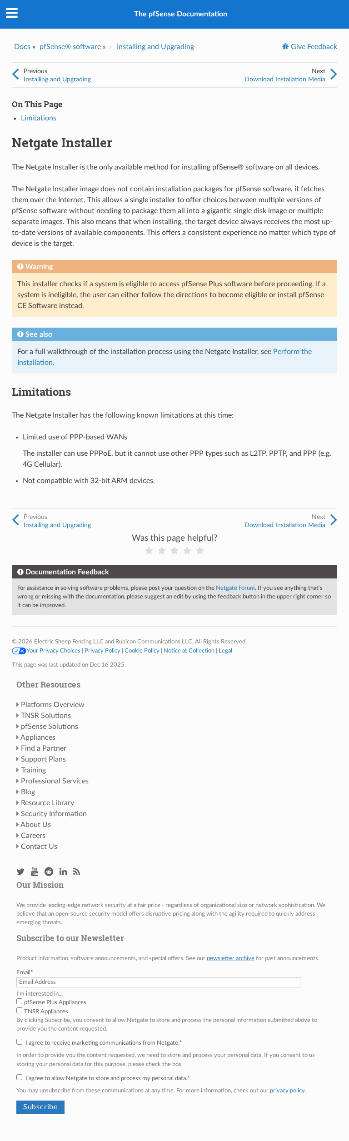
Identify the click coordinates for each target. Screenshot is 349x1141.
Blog (28, 792)
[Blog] (76, 872)
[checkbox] (174, 1007)
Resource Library (47, 803)
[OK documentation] (174, 550)
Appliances (37, 737)
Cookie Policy (142, 650)
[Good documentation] (187, 550)
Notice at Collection (189, 650)
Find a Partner (43, 748)
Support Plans (43, 759)
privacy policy (287, 1090)
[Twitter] (20, 872)
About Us (35, 824)
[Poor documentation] (161, 550)
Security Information (54, 813)
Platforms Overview (53, 704)
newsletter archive (230, 958)
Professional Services (55, 781)
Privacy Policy (102, 650)
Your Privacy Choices (53, 650)
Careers (33, 835)
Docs (22, 46)
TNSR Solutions (46, 715)
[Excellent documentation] (200, 550)
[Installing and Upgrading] (15, 74)
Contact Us (39, 846)
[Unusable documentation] (149, 550)
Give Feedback (313, 46)
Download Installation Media (284, 79)
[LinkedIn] (63, 872)
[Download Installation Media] (333, 74)
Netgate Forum (235, 588)
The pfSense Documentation (180, 14)
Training (33, 770)
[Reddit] (49, 872)
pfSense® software (70, 46)
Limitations (38, 118)
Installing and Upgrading (155, 46)
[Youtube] (34, 872)
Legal (225, 650)
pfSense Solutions (49, 726)
